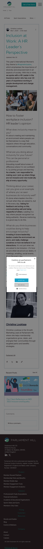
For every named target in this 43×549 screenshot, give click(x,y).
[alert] (21, 274)
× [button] (34, 258)
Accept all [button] (21, 280)
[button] (21, 274)
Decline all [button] (21, 285)
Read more (23, 270)
